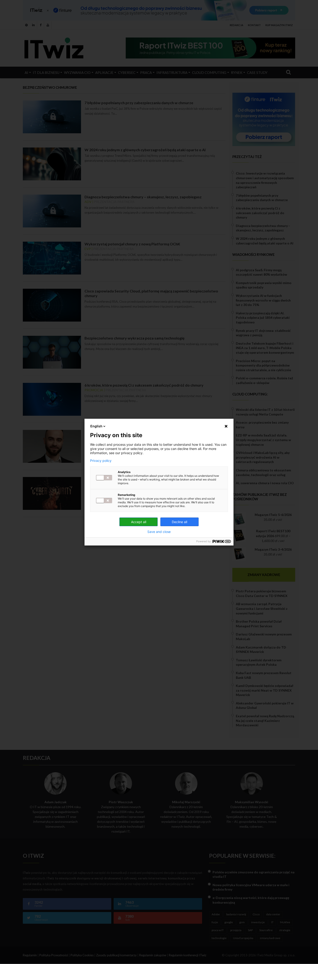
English (96, 426)
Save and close (159, 532)
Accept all (138, 522)
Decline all (179, 522)
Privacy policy (101, 461)
